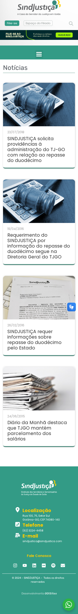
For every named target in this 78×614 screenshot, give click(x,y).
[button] (71, 23)
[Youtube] (24, 565)
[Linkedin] (34, 565)
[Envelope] (62, 565)
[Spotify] (53, 565)
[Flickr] (43, 565)
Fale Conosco (39, 555)
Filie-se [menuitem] (12, 23)
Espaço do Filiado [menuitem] (38, 23)
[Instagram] (15, 565)
